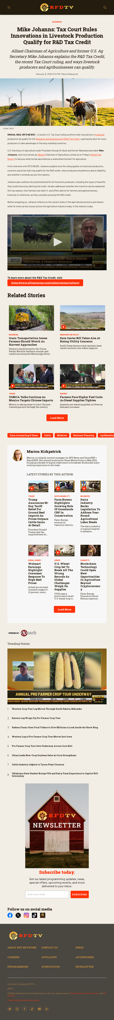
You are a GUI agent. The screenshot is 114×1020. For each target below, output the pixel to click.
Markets (84, 560)
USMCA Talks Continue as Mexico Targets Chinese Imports (31, 398)
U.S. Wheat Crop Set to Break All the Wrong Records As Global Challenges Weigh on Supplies (63, 576)
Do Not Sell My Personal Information (23, 1000)
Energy (63, 393)
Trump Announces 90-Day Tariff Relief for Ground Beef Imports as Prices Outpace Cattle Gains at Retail (38, 512)
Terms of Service (91, 993)
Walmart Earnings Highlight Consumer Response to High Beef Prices (36, 573)
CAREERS (13, 957)
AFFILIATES (49, 957)
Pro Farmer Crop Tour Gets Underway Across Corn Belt (42, 746)
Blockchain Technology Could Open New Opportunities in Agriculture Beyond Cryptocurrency (90, 576)
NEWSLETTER (85, 966)
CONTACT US (49, 947)
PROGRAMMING (17, 966)
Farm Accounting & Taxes (24, 435)
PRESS (80, 947)
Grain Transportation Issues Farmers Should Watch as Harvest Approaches (28, 341)
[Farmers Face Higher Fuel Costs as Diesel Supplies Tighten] (82, 377)
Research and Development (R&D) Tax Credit (58, 138)
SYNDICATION (50, 966)
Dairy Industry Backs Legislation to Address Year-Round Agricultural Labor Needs (90, 511)
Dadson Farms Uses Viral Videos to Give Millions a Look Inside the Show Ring (55, 727)
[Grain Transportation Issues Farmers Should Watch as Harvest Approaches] (31, 318)
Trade (12, 393)
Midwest (62, 435)
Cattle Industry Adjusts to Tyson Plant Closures (38, 764)
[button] (57, 242)
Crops (57, 560)
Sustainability (62, 496)
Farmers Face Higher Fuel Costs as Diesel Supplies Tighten (81, 398)
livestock (99, 134)
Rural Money (34, 560)
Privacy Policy (76, 993)
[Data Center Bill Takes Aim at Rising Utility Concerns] (82, 318)
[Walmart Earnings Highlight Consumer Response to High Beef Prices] (38, 550)
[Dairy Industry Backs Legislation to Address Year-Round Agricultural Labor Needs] (90, 486)
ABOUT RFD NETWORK (22, 947)
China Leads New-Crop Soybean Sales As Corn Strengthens (44, 755)
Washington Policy (69, 334)
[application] (57, 242)
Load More (57, 417)
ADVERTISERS (85, 957)
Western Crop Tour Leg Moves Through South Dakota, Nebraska (47, 709)
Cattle (47, 435)
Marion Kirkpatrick (44, 451)
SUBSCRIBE (79, 894)
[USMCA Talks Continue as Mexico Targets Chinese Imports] (31, 377)
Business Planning (83, 435)
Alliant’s (42, 154)
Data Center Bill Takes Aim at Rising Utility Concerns (80, 339)
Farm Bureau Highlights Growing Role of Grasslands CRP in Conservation (63, 507)
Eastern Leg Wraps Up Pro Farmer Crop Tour (36, 718)
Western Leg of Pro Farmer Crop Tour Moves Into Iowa (42, 737)
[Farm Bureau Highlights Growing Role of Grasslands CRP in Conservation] (64, 486)
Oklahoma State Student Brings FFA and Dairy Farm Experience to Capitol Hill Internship (55, 774)
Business (57, 22)
